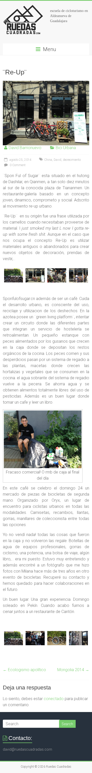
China (48, 160)
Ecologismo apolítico (24, 669)
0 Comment (17, 165)
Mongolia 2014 (73, 669)
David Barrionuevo (25, 147)
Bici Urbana (66, 147)
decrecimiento (72, 160)
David (57, 160)
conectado (54, 698)
